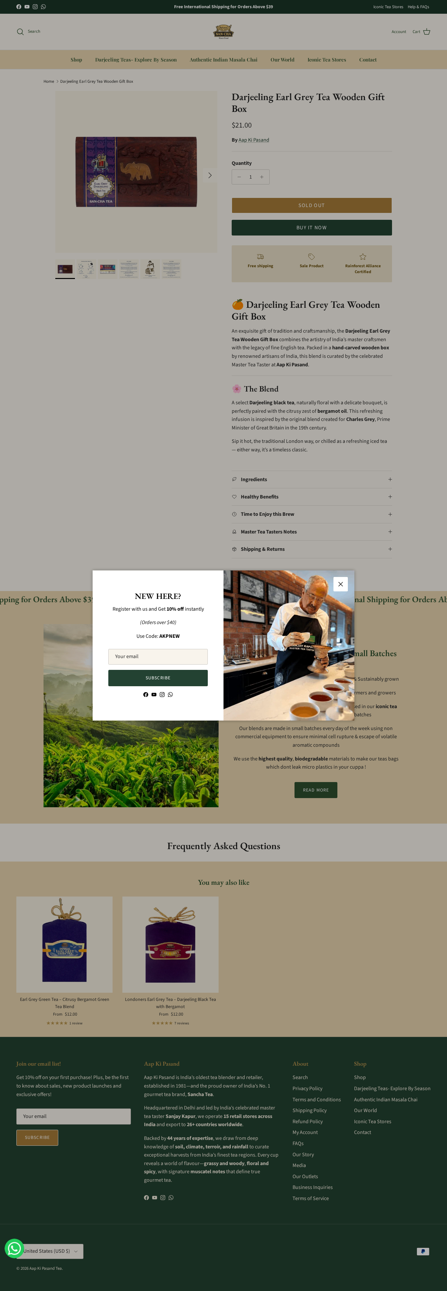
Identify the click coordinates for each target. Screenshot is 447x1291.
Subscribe (158, 678)
